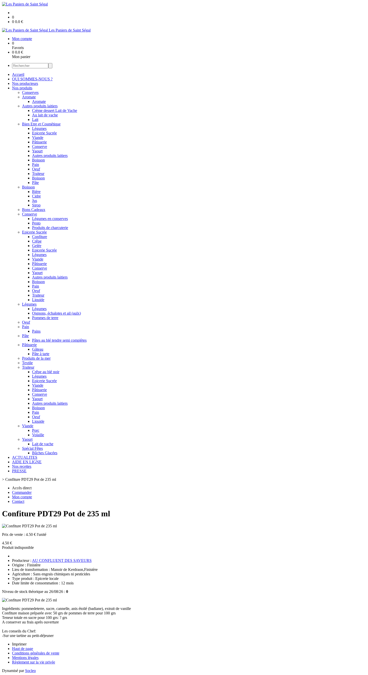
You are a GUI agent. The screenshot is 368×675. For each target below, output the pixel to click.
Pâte (35, 182)
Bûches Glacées (44, 453)
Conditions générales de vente (35, 653)
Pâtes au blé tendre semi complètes (59, 340)
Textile (27, 363)
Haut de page (22, 648)
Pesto (36, 223)
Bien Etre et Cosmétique (41, 124)
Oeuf (36, 169)
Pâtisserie (39, 142)
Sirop (36, 205)
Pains (36, 331)
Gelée (36, 246)
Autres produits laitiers (40, 106)
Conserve (39, 146)
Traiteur (38, 173)
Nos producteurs (25, 83)
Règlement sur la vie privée (33, 662)
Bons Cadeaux (33, 209)
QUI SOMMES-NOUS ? (32, 79)
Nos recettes (21, 466)
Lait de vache (42, 444)
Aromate (29, 97)
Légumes (39, 128)
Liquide (38, 300)
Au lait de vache (45, 115)
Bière (36, 191)
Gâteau (37, 349)
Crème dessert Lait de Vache (54, 110)
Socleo (30, 670)
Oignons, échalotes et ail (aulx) (56, 313)
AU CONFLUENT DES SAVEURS (62, 560)
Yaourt (37, 151)
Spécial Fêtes (32, 448)
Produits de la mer (36, 358)
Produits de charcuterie (50, 228)
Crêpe (37, 241)
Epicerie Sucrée (44, 133)
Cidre (36, 196)
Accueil (18, 74)
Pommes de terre (45, 318)
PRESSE (19, 471)
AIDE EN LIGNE (27, 462)
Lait (35, 119)
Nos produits (22, 88)
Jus (34, 200)
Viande (37, 137)
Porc (35, 430)
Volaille (38, 435)
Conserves (30, 92)
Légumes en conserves (50, 218)
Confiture (39, 237)
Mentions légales (25, 657)
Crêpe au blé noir (45, 372)
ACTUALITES (24, 457)
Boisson (38, 160)
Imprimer (19, 644)
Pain (35, 164)
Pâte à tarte (40, 354)
